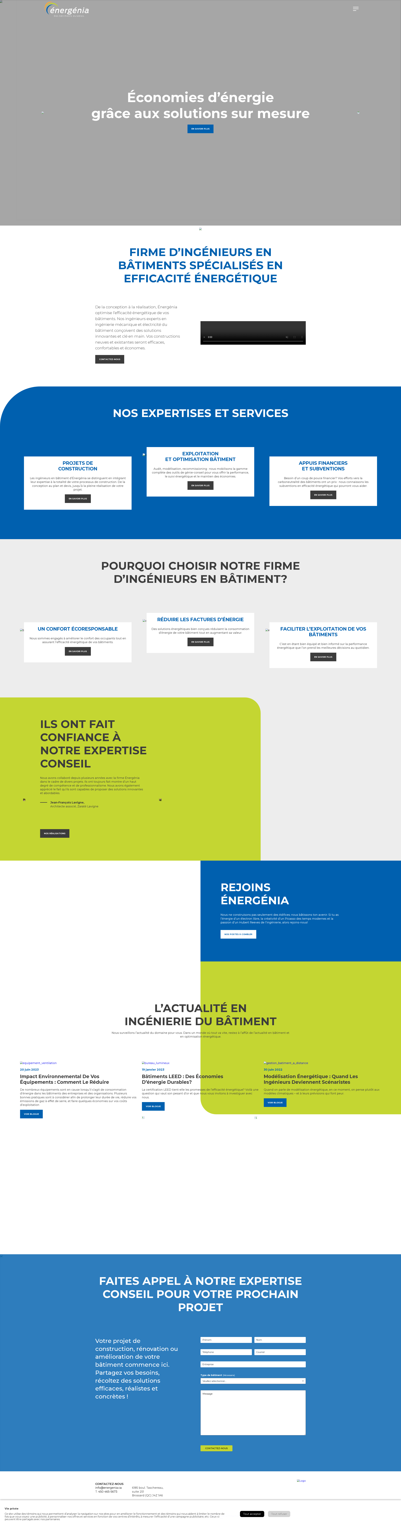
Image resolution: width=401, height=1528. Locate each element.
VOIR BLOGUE (31, 1114)
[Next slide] (160, 800)
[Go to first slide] (358, 113)
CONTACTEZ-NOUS (109, 359)
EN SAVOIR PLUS (200, 129)
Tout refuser (279, 1513)
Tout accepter (252, 1513)
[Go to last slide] (143, 1118)
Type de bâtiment (217, 1375)
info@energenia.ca (108, 1487)
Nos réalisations (54, 833)
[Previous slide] (42, 113)
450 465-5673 (107, 1491)
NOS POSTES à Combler (238, 934)
